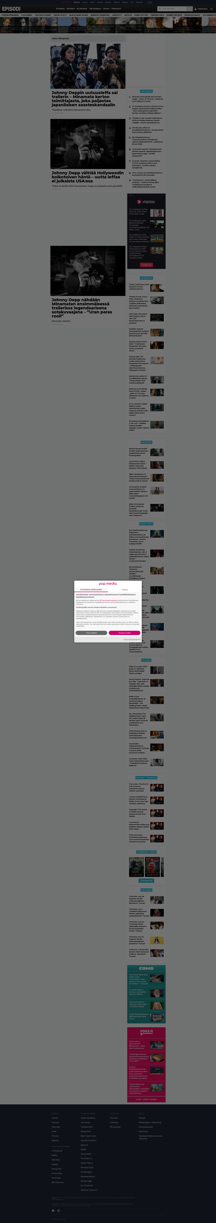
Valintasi (125, 590)
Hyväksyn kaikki (124, 633)
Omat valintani (91, 633)
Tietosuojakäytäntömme (132, 639)
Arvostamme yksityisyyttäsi (91, 589)
